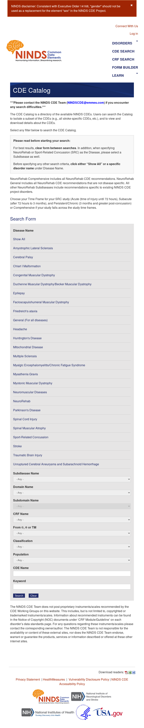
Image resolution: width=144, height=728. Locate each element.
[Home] (35, 50)
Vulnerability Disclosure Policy (89, 679)
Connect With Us (127, 26)
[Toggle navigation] (88, 50)
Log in (134, 33)
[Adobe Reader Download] (126, 672)
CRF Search (123, 59)
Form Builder (125, 67)
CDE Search (123, 51)
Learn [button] (118, 75)
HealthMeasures (54, 679)
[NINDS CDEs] (51, 696)
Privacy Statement (28, 679)
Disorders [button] (122, 43)
